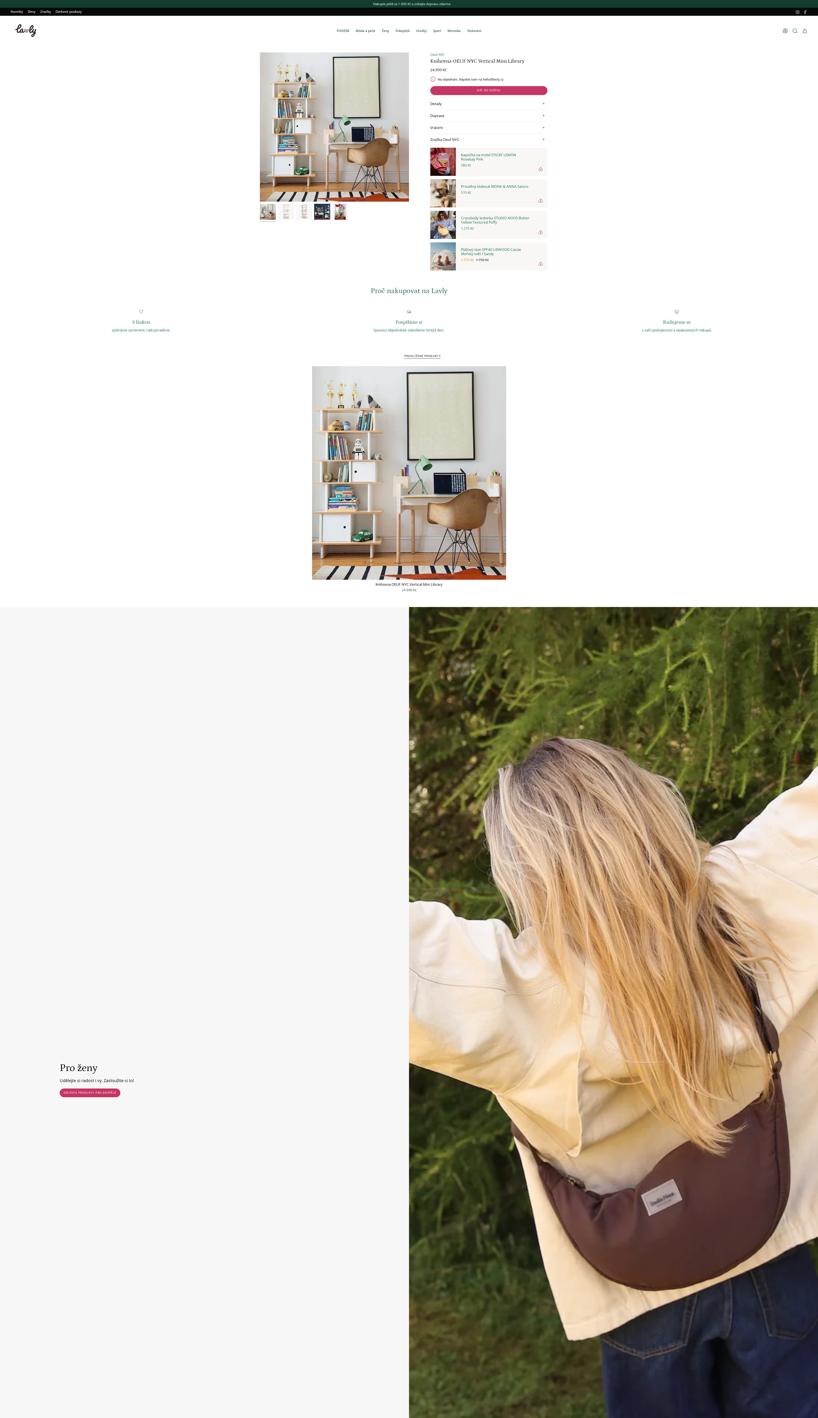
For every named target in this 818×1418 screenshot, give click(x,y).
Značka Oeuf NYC (444, 139)
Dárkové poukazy (69, 11)
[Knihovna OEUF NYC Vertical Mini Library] (409, 473)
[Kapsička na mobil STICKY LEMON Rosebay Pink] (443, 162)
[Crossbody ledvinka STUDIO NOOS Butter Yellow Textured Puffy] (443, 225)
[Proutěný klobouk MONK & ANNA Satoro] (443, 193)
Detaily (436, 103)
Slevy (32, 11)
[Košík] (805, 31)
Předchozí (260, 127)
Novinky (17, 11)
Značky (45, 11)
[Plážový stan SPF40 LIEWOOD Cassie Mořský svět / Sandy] (443, 256)
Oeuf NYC (437, 54)
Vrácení (436, 127)
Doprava (437, 115)
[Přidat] (540, 169)
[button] (343, 31)
